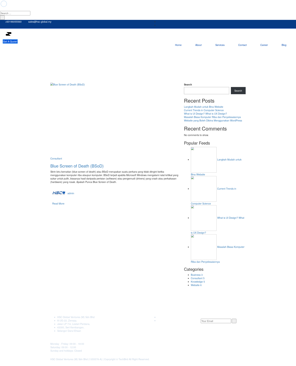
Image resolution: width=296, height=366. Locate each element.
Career (264, 45)
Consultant (56, 158)
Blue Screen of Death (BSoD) (77, 166)
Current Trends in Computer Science (204, 110)
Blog (284, 45)
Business (197, 274)
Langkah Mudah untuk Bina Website (203, 106)
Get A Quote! (10, 41)
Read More (58, 203)
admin (70, 193)
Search (188, 84)
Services (220, 45)
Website (196, 285)
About (198, 45)
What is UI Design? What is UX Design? (205, 113)
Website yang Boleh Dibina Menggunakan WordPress (213, 120)
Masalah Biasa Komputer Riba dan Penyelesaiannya (212, 117)
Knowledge (198, 281)
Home (178, 45)
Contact (242, 45)
